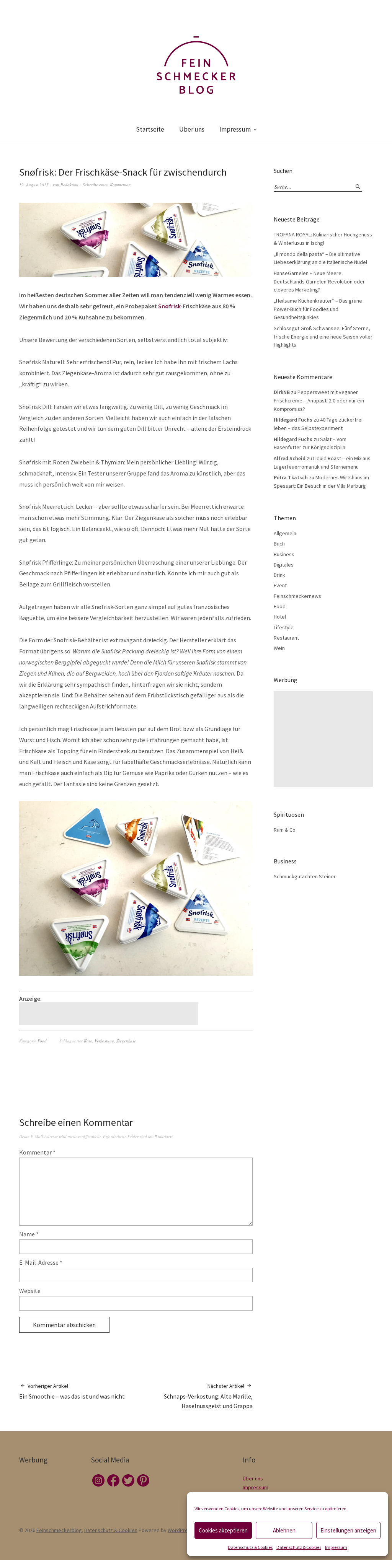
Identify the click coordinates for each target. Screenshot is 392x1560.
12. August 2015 (34, 184)
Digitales (284, 564)
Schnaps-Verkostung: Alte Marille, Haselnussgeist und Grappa (208, 1396)
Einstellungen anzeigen (348, 1530)
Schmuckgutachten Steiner (305, 876)
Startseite (150, 129)
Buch (279, 543)
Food (42, 1041)
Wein (279, 648)
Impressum (336, 1547)
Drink (279, 575)
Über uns (191, 129)
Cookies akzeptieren (223, 1530)
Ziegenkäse (126, 1041)
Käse (88, 1041)
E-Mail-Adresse (40, 1262)
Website (30, 1291)
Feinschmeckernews (297, 596)
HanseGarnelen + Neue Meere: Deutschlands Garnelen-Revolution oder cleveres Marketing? (319, 281)
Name (29, 1234)
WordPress (180, 1530)
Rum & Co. (285, 829)
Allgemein (285, 533)
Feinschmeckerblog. (59, 1530)
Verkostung (104, 1041)
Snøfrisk (169, 306)
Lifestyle (284, 627)
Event (280, 585)
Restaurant (286, 637)
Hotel (280, 616)
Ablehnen (284, 1530)
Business (284, 554)
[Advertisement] (109, 1013)
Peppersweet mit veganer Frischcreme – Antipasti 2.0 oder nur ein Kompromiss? (319, 400)
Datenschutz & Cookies (250, 1547)
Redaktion (69, 184)
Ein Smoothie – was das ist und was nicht (72, 1391)
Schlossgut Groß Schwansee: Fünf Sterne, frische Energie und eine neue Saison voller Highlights (323, 336)
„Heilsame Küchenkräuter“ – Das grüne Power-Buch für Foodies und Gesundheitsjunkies (318, 309)
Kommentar (37, 1152)
